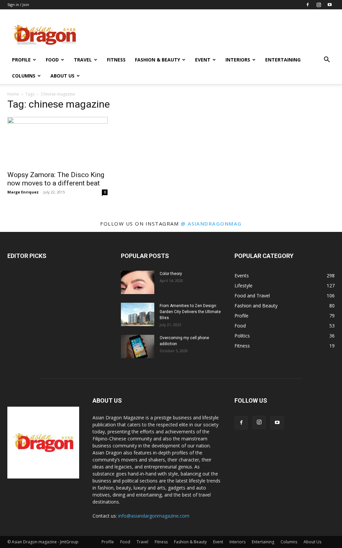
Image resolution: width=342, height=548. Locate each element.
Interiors (237, 59)
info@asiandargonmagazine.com (153, 516)
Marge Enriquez (23, 191)
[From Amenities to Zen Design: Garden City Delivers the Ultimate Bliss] (137, 314)
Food (52, 59)
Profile (21, 59)
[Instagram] (319, 4)
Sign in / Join (18, 4)
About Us (62, 76)
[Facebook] (308, 4)
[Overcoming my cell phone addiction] (137, 346)
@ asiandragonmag (211, 223)
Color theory (171, 273)
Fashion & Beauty (157, 59)
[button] (327, 60)
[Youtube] (330, 4)
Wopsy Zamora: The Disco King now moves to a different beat (55, 179)
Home (13, 94)
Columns (23, 76)
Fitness (116, 59)
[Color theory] (137, 282)
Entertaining (283, 59)
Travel (83, 59)
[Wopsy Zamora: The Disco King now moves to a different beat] (57, 141)
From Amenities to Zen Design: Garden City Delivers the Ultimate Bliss (190, 311)
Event (202, 59)
